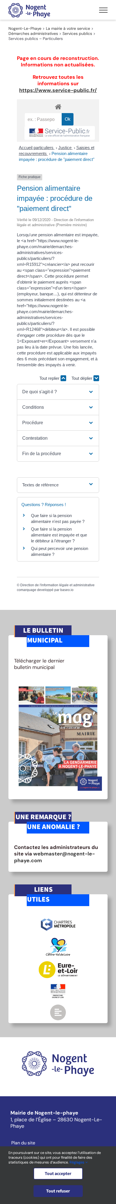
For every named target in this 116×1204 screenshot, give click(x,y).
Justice (65, 147)
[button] (58, 391)
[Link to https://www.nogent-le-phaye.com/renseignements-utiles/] (58, 1012)
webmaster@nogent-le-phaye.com (54, 857)
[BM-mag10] (58, 684)
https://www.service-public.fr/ (58, 90)
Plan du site (23, 1143)
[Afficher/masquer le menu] (103, 10)
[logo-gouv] (58, 986)
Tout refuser (58, 1191)
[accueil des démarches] (58, 106)
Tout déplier (82, 378)
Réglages (77, 1162)
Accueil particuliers (37, 147)
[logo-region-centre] (58, 940)
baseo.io (66, 590)
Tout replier (50, 378)
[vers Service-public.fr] (59, 133)
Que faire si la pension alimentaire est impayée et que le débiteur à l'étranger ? (59, 535)
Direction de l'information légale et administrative (57, 585)
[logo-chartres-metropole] (58, 919)
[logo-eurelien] (58, 963)
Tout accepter (58, 1174)
